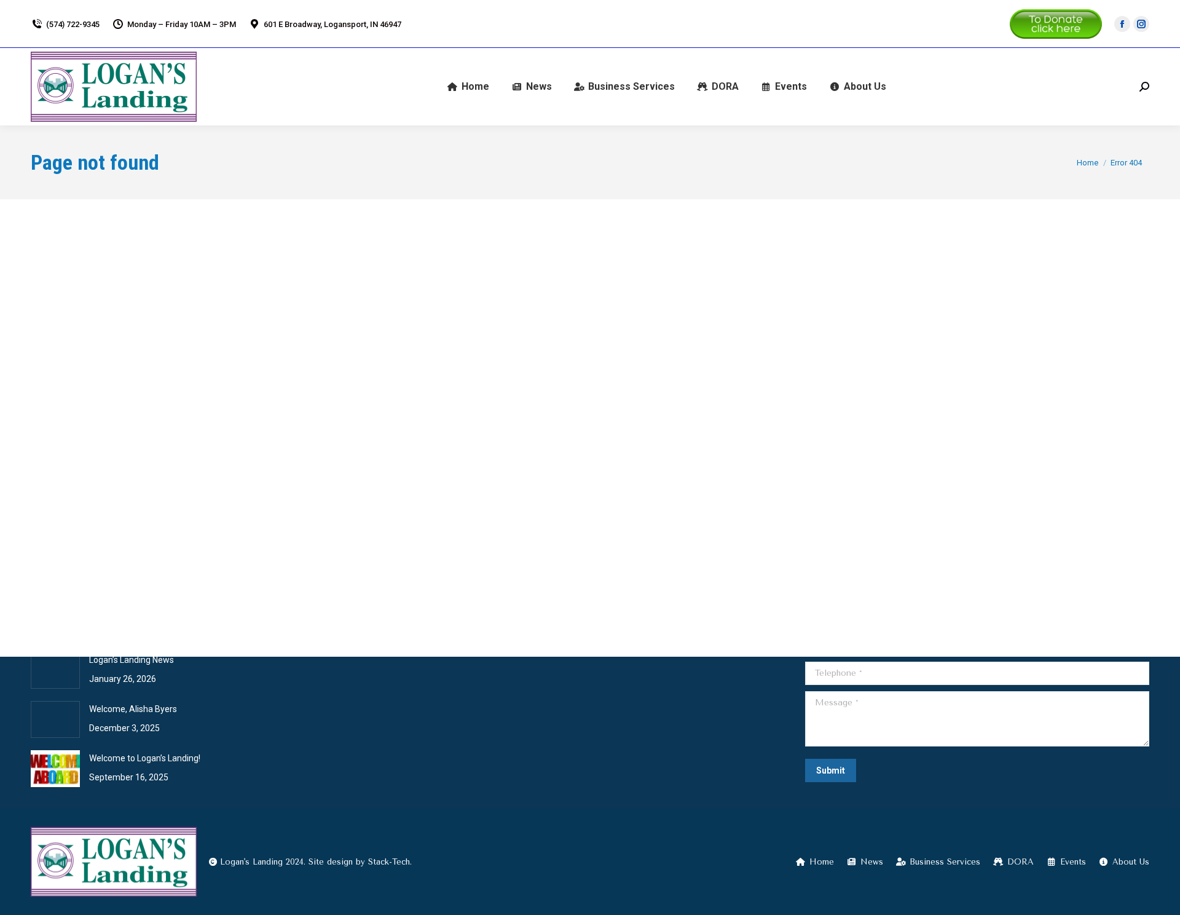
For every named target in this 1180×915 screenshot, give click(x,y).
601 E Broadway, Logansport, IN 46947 (332, 24)
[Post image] (55, 670)
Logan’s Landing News (131, 660)
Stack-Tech (389, 861)
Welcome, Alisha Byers (133, 709)
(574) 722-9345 (73, 24)
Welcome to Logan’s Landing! (144, 758)
